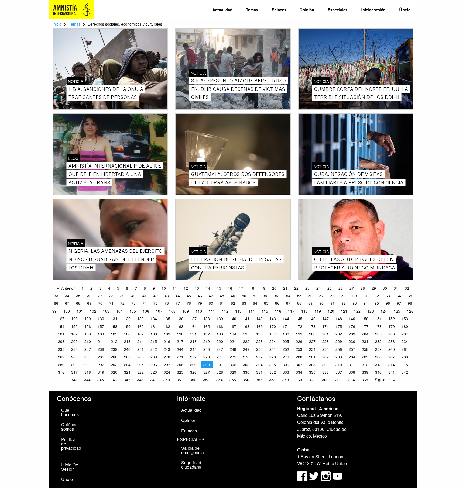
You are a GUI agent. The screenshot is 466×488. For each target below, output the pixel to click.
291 (87, 364)
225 (286, 341)
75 (155, 303)
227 (312, 341)
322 (140, 372)
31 (396, 288)
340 (378, 372)
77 (178, 303)
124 (384, 311)
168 (246, 326)
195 (246, 334)
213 (127, 341)
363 (338, 379)
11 (175, 288)
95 (377, 303)
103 (106, 311)
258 (365, 349)
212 (114, 341)
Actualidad (222, 9)
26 (340, 288)
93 (354, 303)
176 (352, 326)
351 (180, 379)
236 (74, 349)
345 (100, 379)
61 (366, 295)
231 (365, 341)
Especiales (337, 9)
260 (391, 349)
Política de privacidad (71, 443)
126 (410, 311)
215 (153, 341)
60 (354, 295)
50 (244, 295)
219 (206, 341)
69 (89, 303)
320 (114, 372)
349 (153, 379)
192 (206, 334)
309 (325, 364)
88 (299, 303)
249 (246, 349)
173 (312, 326)
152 (391, 318)
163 (180, 326)
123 (370, 311)
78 (189, 303)
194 (233, 334)
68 (78, 303)
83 (244, 303)
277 (259, 356)
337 (338, 372)
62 (377, 295)
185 (114, 334)
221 (233, 341)
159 (127, 326)
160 (140, 326)
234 (405, 341)
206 (391, 334)
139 (220, 318)
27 (352, 288)
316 (61, 372)
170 (272, 326)
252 (286, 349)
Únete (404, 9)
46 (200, 295)
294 (127, 364)
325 (180, 372)
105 (132, 311)
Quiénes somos (69, 426)
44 (178, 295)
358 (272, 379)
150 (365, 318)
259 (378, 349)
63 (388, 295)
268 (140, 356)
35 (78, 295)
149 (352, 318)
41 (144, 295)
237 (87, 349)
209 (74, 341)
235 (61, 349)
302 (233, 364)
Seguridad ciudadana (191, 464)
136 (180, 318)
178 (378, 326)
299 (193, 364)
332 (272, 372)
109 (185, 311)
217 (180, 341)
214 (140, 341)
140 (233, 318)
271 (180, 356)
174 (325, 326)
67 (67, 303)
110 (199, 311)
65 (410, 295)
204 (365, 334)
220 (220, 341)
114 (251, 311)
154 (61, 326)
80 (211, 303)
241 (140, 349)
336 (325, 372)
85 (266, 303)
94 (366, 303)
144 (286, 318)
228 (325, 341)
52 (266, 295)
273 (206, 356)
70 (100, 303)
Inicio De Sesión (69, 467)
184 (101, 334)
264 (87, 356)
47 (211, 295)
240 (127, 349)
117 (291, 311)
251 (272, 349)
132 (127, 318)
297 (167, 364)
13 (197, 288)
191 (193, 334)
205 (378, 334)
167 (233, 326)
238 (101, 349)
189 (167, 334)
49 (233, 295)
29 (374, 288)
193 (220, 334)
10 (164, 288)
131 (114, 318)
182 (74, 334)
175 (338, 326)
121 (344, 311)
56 (310, 295)
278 (272, 356)
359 (285, 379)
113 (238, 311)
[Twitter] (314, 475)
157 (101, 326)
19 (263, 288)
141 (246, 318)
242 (153, 349)
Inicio (57, 24)
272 (193, 356)
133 (140, 318)
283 (338, 356)
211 (101, 341)
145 (299, 318)
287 (391, 356)
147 (325, 318)
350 (166, 379)
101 (80, 311)
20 (274, 288)
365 (365, 379)
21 (285, 288)
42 (155, 295)
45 (189, 295)
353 (206, 379)
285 (365, 356)
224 (272, 341)
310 (338, 364)
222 (246, 341)
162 (167, 326)
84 (255, 303)
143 (272, 318)
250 (259, 349)
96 (388, 303)
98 (410, 303)
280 (299, 356)
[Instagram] (326, 475)
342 (405, 372)
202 (338, 334)
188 (153, 334)
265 (101, 356)
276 (246, 356)
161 (153, 326)
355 (232, 379)
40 (133, 295)
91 (332, 303)
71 (111, 303)
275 (233, 356)
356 (246, 379)
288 (405, 356)
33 (56, 295)
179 (391, 326)
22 (296, 288)
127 (61, 318)
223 (259, 341)
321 (127, 372)
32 (407, 288)
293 (114, 364)
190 (180, 334)
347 (127, 379)
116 (278, 311)
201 (325, 334)
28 (363, 288)
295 (140, 364)
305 (272, 364)
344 (87, 379)
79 (200, 303)
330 (246, 372)
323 (153, 372)
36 (89, 295)
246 (206, 349)
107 (159, 311)
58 (332, 295)
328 (220, 372)
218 (193, 341)
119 (317, 311)
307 (299, 364)
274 (220, 356)
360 (299, 379)
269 (153, 356)
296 (153, 364)
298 (180, 364)
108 (172, 311)
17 (241, 288)
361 (312, 379)
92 (343, 303)
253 (299, 349)
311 (352, 364)
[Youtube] (337, 475)
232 (378, 341)
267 (127, 356)
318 (87, 372)
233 (391, 341)
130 (101, 318)
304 (259, 364)
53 (277, 295)
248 (233, 349)
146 (312, 318)
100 (66, 311)
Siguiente (383, 379)
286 (378, 356)
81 (222, 303)
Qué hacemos (70, 412)
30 (385, 288)
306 (286, 364)
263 (74, 356)
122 (357, 311)
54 (288, 295)
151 (378, 318)
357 (259, 379)
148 (338, 318)
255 (325, 349)
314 (391, 364)
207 (405, 334)
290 (74, 364)
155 (74, 326)
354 (219, 379)
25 (329, 288)
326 (193, 372)
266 (114, 356)
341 (391, 372)
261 (405, 349)
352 (193, 379)
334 (299, 372)
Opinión (307, 9)
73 (133, 303)
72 (122, 303)
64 (399, 295)
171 (286, 326)
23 (307, 288)
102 (93, 311)
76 (167, 303)
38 (111, 295)
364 (351, 379)
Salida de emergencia (192, 450)
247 (220, 349)
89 (310, 303)
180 (405, 326)
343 (74, 379)
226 (299, 341)
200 (312, 334)
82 (233, 303)
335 (312, 372)
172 (299, 326)
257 (352, 349)
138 (206, 318)
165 (206, 326)
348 (140, 379)
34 (67, 295)
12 (186, 288)
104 (119, 311)
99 (54, 311)
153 (405, 318)
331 (259, 372)
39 (122, 295)
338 (352, 372)
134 (153, 318)
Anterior (68, 288)
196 (259, 334)
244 (180, 349)
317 (74, 372)
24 (318, 288)
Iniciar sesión (373, 9)
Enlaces (279, 9)
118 (304, 311)
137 (193, 318)
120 (331, 311)
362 (325, 379)
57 (321, 295)
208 (61, 341)
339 (365, 372)
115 (265, 311)
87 (288, 303)
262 (61, 356)
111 (212, 311)
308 (312, 364)
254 (312, 349)
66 (56, 303)
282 (325, 356)
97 (399, 303)
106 (146, 311)
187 (140, 334)
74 (144, 303)
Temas (252, 9)
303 (246, 364)
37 (100, 295)
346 (114, 379)
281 (312, 356)
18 (252, 288)
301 (220, 364)
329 (233, 372)
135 (167, 318)
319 (101, 372)
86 (277, 303)
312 (365, 364)
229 (338, 341)
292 (101, 364)
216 (167, 341)
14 (208, 288)
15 (219, 288)
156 (87, 326)
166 (220, 326)
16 (230, 288)
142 (259, 318)
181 (61, 334)
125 (397, 311)
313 (378, 364)
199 (299, 334)
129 (87, 318)
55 (299, 295)
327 (206, 372)
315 (405, 364)
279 (286, 356)
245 (193, 349)
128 (74, 318)
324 (167, 372)
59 (343, 295)
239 (114, 349)
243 (167, 349)
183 (87, 334)
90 (321, 303)
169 (259, 326)
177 (365, 326)
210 (87, 341)
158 (114, 326)
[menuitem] (222, 9)
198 (286, 334)
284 (352, 356)
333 (286, 372)
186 (127, 334)
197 (272, 334)
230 (352, 341)
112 (225, 311)
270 (167, 356)
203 (352, 334)
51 (255, 295)
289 (61, 364)
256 (338, 349)
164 (193, 326)
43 (167, 295)
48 (222, 295)
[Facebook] (302, 475)
